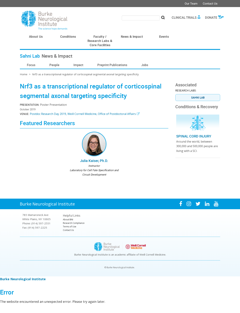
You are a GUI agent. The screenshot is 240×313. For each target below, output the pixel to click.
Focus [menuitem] (31, 65)
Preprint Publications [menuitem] (112, 65)
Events (164, 37)
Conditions (68, 37)
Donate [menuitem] (211, 17)
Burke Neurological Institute (47, 204)
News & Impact (132, 37)
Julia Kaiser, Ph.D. (94, 160)
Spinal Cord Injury (193, 136)
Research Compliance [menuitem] (74, 223)
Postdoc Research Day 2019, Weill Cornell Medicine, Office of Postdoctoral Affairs (83, 114)
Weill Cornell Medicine (153, 254)
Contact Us (210, 3)
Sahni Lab (198, 97)
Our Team (191, 3)
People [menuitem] (54, 65)
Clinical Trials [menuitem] (184, 17)
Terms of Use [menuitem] (69, 226)
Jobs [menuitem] (144, 65)
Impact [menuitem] (78, 65)
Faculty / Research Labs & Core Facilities (99, 41)
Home (23, 74)
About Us (36, 37)
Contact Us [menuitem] (68, 230)
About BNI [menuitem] (68, 219)
